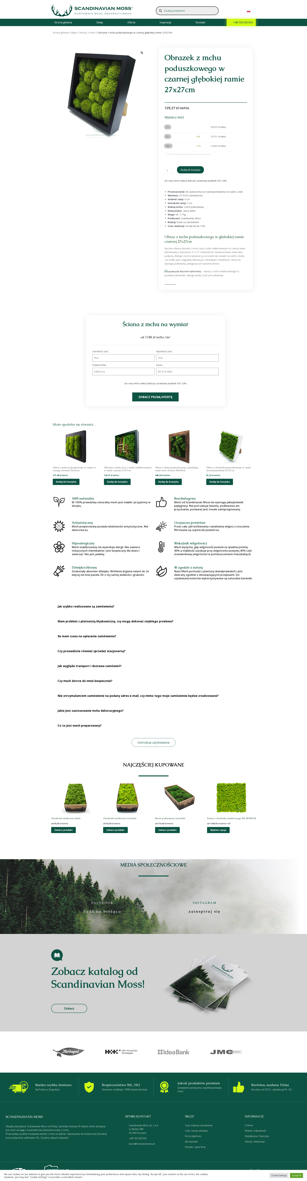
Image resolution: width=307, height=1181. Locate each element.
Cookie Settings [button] (279, 1175)
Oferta (131, 22)
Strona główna (63, 22)
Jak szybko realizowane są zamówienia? (86, 606)
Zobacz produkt (63, 829)
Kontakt (200, 22)
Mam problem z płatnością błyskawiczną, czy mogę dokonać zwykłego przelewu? (115, 621)
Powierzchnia (99, 365)
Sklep (99, 22)
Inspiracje (165, 22)
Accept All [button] (296, 1175)
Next (260, 1052)
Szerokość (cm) (100, 351)
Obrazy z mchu (87, 32)
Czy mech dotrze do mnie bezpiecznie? (85, 681)
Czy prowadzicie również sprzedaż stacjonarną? (91, 651)
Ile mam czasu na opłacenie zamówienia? (87, 636)
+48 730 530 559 (243, 22)
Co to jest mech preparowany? (80, 725)
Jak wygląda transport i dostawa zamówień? (90, 666)
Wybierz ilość (174, 117)
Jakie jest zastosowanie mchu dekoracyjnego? (91, 711)
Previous (46, 1052)
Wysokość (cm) (164, 351)
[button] (153, 606)
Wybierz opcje (218, 829)
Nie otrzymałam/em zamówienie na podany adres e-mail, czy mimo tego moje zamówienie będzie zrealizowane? (138, 696)
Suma (159, 365)
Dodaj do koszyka (190, 169)
